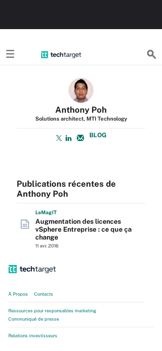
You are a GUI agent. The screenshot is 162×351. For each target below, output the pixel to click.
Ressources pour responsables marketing (52, 310)
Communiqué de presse (33, 318)
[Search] (151, 54)
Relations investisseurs (32, 335)
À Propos (18, 294)
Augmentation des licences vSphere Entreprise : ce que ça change (83, 229)
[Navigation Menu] (10, 54)
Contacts (43, 294)
